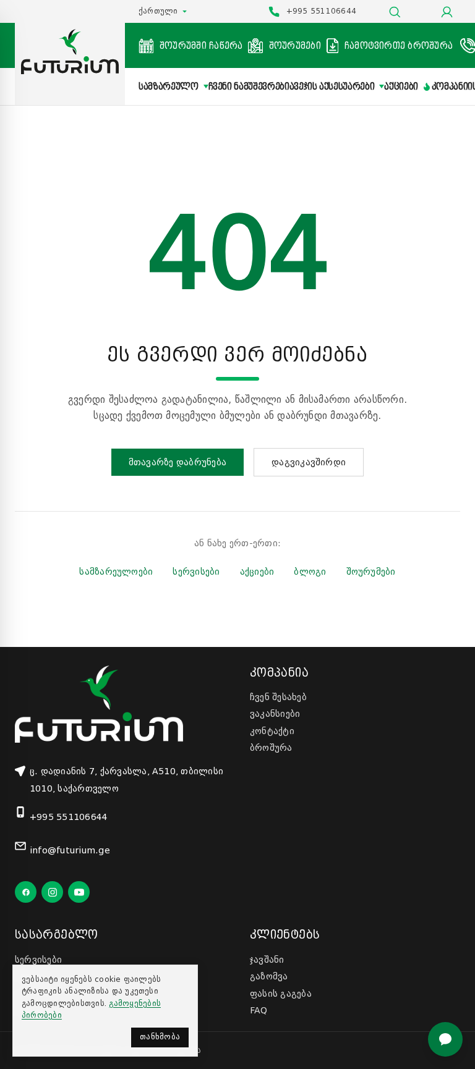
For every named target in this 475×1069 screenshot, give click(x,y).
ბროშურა (271, 748)
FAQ (259, 1010)
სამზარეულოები (116, 572)
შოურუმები (371, 572)
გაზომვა (269, 976)
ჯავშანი (267, 960)
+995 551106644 (69, 817)
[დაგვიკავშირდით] (445, 1039)
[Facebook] (25, 892)
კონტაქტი (272, 731)
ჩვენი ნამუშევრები (248, 86)
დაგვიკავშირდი (309, 462)
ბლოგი (310, 572)
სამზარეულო (169, 86)
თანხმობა (160, 1037)
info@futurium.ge (70, 850)
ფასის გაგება (281, 994)
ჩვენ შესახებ (278, 697)
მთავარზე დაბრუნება (177, 462)
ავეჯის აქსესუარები (332, 86)
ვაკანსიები (275, 714)
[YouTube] (79, 892)
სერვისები (196, 572)
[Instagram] (52, 892)
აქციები (401, 86)
